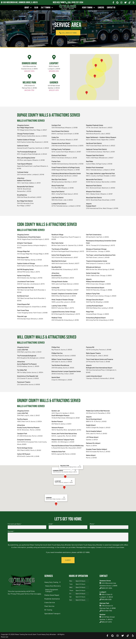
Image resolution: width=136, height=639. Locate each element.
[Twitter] (125, 2)
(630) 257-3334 (77, 2)
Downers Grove (29, 63)
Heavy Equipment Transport (51, 590)
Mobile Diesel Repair (51, 595)
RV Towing (48, 610)
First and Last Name (14, 524)
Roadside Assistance (52, 599)
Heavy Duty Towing (51, 582)
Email (51, 524)
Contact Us (111, 7)
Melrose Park (29, 82)
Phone (92, 524)
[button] (96, 65)
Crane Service (49, 602)
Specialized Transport (52, 613)
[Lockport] (54, 57)
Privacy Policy (16, 594)
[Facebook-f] (113, 2)
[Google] (117, 2)
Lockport (53, 63)
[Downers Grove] (29, 57)
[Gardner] (54, 76)
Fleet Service (49, 606)
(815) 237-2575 (77, 5)
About (26, 7)
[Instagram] (121, 2)
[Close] (75, 470)
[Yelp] (133, 2)
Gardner (54, 82)
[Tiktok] (129, 2)
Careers (101, 7)
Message (11, 531)
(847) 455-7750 (29, 90)
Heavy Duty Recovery (53, 586)
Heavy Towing (87, 7)
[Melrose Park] (29, 76)
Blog (36, 7)
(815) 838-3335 (54, 71)
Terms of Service (30, 594)
